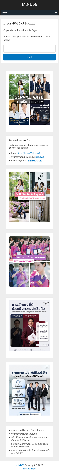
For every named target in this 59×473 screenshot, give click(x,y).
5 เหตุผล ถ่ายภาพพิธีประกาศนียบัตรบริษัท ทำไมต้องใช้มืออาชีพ (29, 445)
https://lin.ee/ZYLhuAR (28, 153)
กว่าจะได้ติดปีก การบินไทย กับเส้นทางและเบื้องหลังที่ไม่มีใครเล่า (29, 439)
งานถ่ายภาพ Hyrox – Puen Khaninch (28, 430)
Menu (5, 12)
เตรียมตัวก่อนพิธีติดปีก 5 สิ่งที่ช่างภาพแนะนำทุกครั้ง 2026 (30, 452)
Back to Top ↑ (29, 468)
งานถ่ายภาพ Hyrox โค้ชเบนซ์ (24, 434)
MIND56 (29, 5)
